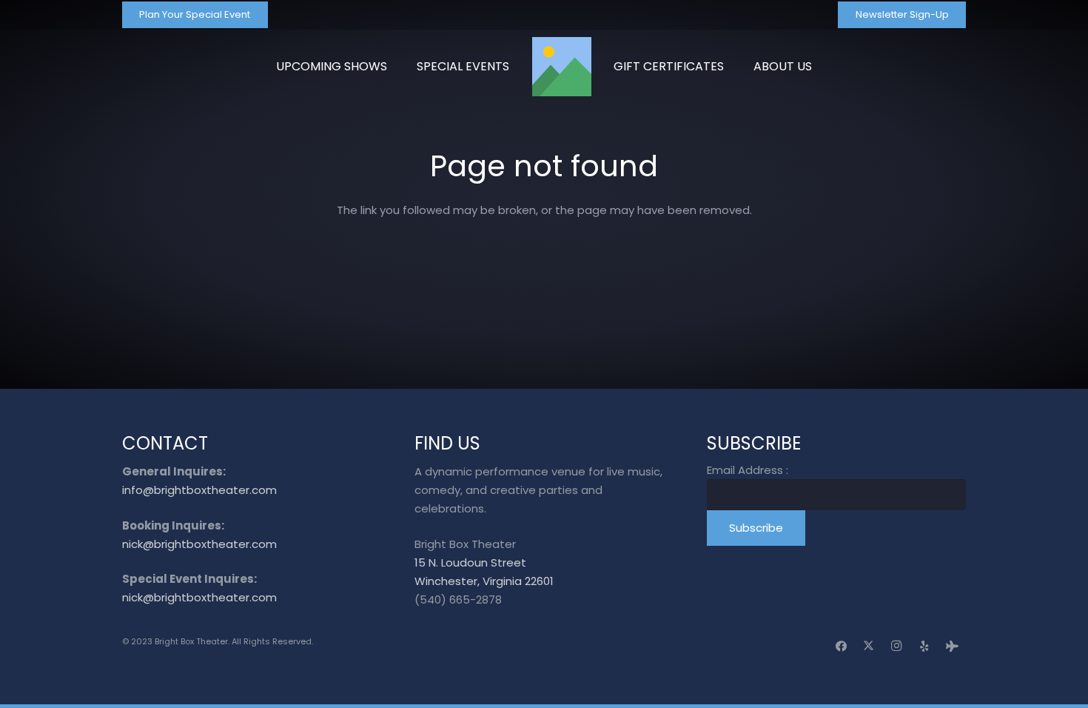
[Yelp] (924, 646)
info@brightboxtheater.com (199, 490)
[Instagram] (897, 646)
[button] (819, 67)
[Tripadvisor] (952, 646)
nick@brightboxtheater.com (199, 544)
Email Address (747, 470)
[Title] (561, 66)
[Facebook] (841, 646)
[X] (869, 646)
